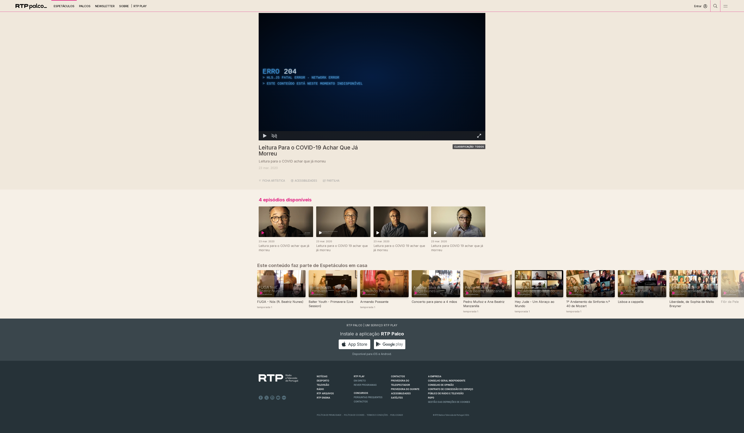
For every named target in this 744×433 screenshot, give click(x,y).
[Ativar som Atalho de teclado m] (274, 135)
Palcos (84, 6)
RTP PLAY (359, 376)
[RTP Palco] (31, 6)
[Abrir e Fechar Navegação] (725, 6)
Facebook (261, 398)
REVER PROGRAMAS (365, 385)
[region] (372, 76)
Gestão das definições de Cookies (449, 402)
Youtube (278, 398)
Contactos (361, 401)
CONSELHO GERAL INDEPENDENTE (446, 380)
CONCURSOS (361, 393)
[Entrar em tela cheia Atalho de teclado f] (479, 135)
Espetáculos (64, 6)
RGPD (431, 397)
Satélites (397, 397)
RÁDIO (320, 389)
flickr (284, 398)
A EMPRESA (434, 376)
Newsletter (105, 6)
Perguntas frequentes (368, 397)
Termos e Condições (377, 415)
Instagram (272, 398)
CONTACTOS (398, 376)
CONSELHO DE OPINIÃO (441, 385)
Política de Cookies (354, 415)
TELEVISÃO (323, 385)
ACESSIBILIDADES (306, 180)
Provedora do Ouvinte (405, 389)
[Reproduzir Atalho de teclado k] (265, 135)
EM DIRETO (360, 380)
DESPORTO (323, 380)
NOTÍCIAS (322, 376)
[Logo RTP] (275, 378)
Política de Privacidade (329, 415)
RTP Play (140, 6)
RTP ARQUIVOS (325, 393)
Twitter (266, 398)
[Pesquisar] (715, 6)
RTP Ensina (323, 397)
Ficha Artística (274, 180)
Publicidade (396, 415)
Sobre (124, 6)
